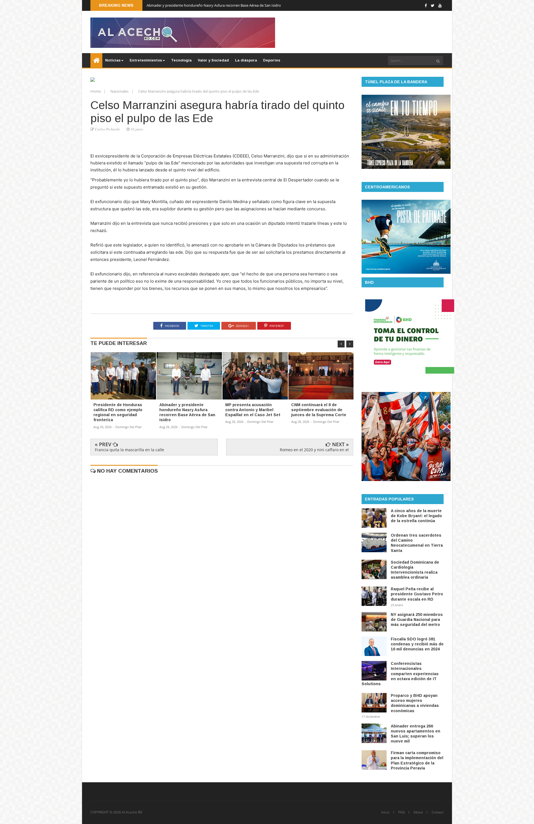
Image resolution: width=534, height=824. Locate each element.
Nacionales (119, 91)
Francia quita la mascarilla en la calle (129, 449)
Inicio (385, 812)
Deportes (271, 60)
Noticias (113, 60)
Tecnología (181, 60)
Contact (438, 812)
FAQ (401, 812)
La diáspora (246, 60)
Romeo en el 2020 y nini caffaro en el (314, 449)
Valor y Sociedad (213, 60)
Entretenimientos (146, 60)
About (418, 812)
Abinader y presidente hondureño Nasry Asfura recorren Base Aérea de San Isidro (214, 5)
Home (96, 91)
